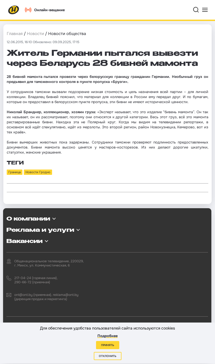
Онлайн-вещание (49, 10)
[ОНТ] (14, 9)
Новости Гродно (37, 172)
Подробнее (107, 335)
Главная (15, 33)
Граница (14, 172)
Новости (35, 33)
